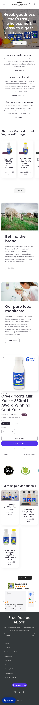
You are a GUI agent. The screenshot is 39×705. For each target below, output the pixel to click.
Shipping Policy (9, 669)
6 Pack (5, 424)
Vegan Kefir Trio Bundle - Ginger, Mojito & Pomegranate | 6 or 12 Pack (29, 512)
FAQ (5, 665)
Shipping (4, 417)
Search (6, 643)
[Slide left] (15, 185)
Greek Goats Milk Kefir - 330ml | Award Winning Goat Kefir (9, 162)
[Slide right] (24, 185)
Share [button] (6, 455)
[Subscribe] (33, 635)
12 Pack (15, 424)
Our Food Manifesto (11, 652)
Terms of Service (10, 677)
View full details (29, 455)
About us (7, 648)
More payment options (20, 448)
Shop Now (18, 70)
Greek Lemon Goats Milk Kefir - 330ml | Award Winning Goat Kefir (25, 162)
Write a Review (24, 578)
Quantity (4, 428)
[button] (4, 4)
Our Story (18, 117)
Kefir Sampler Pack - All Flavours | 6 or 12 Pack (10, 507)
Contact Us (8, 656)
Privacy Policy (8, 673)
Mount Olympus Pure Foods (16, 699)
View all (20, 191)
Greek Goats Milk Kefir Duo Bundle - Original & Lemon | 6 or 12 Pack (10, 554)
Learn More (12, 340)
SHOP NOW (19, 43)
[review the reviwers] (24, 599)
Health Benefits (18, 95)
